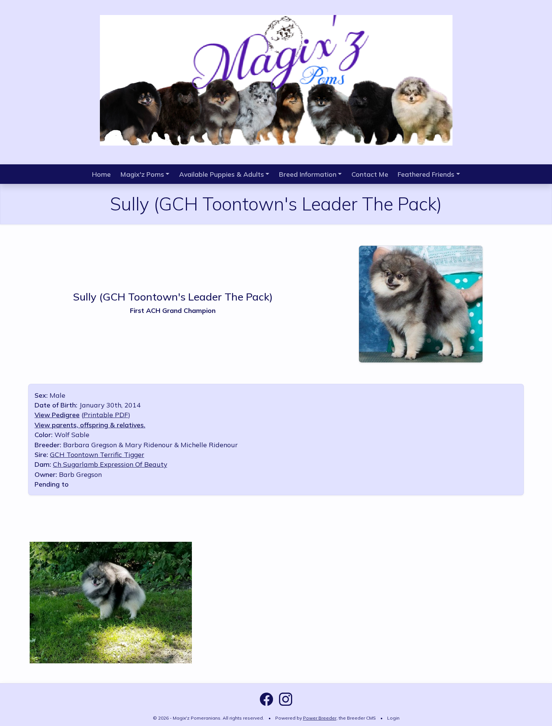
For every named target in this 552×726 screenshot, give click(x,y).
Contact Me (369, 174)
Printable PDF (105, 414)
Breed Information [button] (307, 174)
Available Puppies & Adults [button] (221, 174)
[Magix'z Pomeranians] (276, 79)
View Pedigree (57, 414)
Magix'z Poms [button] (142, 174)
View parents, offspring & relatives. (90, 425)
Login (393, 718)
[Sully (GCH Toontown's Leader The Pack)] (421, 303)
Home (101, 174)
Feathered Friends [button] (426, 174)
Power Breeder (319, 718)
